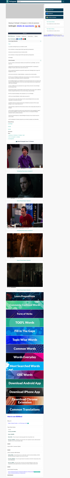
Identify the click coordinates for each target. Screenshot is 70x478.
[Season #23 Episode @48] (38, 472)
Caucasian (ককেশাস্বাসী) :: (12, 431)
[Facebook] (17, 39)
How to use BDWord (14, 416)
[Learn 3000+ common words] (25, 352)
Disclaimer (58, 35)
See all (9, 443)
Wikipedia (36, 36)
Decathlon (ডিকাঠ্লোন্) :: (12, 458)
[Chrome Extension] (25, 404)
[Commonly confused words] (25, 309)
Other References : (11, 36)
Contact (62, 35)
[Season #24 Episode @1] (34, 472)
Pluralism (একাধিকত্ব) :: (12, 439)
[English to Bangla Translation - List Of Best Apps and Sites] (28, 423)
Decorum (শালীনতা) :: (11, 462)
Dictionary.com (24, 36)
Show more (25, 33)
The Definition (18, 36)
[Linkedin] (21, 39)
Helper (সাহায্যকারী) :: (11, 434)
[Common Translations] (25, 413)
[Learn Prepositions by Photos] (25, 300)
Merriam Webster (30, 36)
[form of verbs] (25, 317)
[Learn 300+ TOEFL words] (25, 326)
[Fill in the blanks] (25, 335)
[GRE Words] (25, 378)
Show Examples (25, 60)
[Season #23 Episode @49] (37, 472)
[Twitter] (19, 39)
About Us (51, 35)
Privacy (54, 35)
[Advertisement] (24, 11)
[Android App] (25, 387)
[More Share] (25, 39)
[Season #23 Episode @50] (35, 472)
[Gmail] (23, 39)
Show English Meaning (25, 41)
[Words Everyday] (25, 361)
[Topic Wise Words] (25, 343)
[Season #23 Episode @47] (39, 472)
